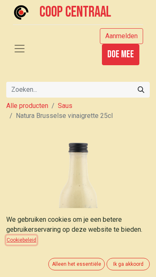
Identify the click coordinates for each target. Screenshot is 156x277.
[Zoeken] (141, 90)
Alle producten (27, 106)
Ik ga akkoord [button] (128, 264)
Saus (65, 106)
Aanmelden (121, 36)
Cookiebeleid (21, 240)
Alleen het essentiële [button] (76, 264)
